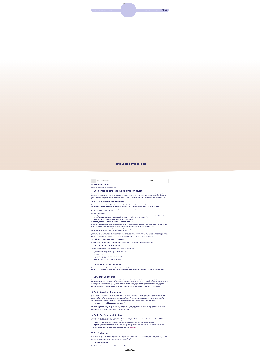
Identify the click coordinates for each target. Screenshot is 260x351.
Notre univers (148, 10)
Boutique (111, 10)
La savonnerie (102, 10)
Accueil (94, 10)
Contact (156, 10)
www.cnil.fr (132, 327)
